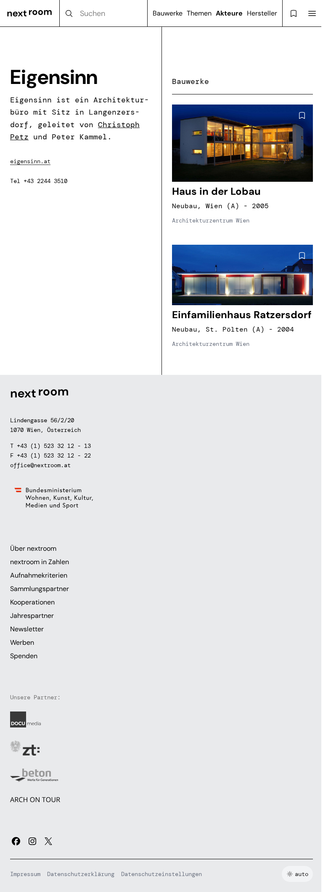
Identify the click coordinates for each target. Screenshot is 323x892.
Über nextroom (33, 548)
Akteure (229, 13)
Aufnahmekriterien (38, 575)
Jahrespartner (32, 615)
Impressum (25, 874)
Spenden (23, 655)
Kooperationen (32, 602)
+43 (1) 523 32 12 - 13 (54, 446)
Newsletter (27, 629)
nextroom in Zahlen (39, 561)
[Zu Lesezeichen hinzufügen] (302, 115)
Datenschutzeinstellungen (161, 874)
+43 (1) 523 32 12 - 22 (54, 455)
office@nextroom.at (40, 465)
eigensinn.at (30, 161)
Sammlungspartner (39, 588)
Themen (199, 13)
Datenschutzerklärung (80, 874)
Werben (22, 642)
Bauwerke (168, 13)
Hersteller (262, 13)
